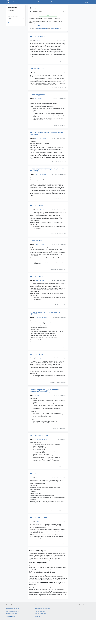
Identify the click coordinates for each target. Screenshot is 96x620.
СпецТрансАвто (39, 521)
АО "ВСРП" (37, 40)
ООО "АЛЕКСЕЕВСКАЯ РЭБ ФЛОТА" (44, 72)
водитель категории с (42, 28)
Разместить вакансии (56, 1)
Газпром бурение (39, 209)
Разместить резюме (43, 1)
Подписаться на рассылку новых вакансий (48, 25)
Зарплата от (11, 10)
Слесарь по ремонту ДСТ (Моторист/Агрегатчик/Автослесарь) (44, 390)
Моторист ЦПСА (36, 205)
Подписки (33, 1)
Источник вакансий (13, 16)
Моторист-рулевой (37, 36)
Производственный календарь (43, 608)
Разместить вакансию (40, 613)
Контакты (37, 616)
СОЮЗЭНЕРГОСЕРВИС (41, 317)
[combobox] (55, 11)
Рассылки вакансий (11, 613)
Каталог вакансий (17, 1)
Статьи (26, 1)
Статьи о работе (10, 616)
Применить (10, 22)
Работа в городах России (12, 608)
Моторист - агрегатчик (39, 436)
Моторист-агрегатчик (38, 517)
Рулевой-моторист (37, 68)
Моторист (34, 473)
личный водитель (55, 28)
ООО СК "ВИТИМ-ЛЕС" (41, 138)
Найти (48, 15)
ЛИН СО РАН (38, 98)
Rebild (36, 477)
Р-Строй (37, 395)
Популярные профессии (12, 611)
